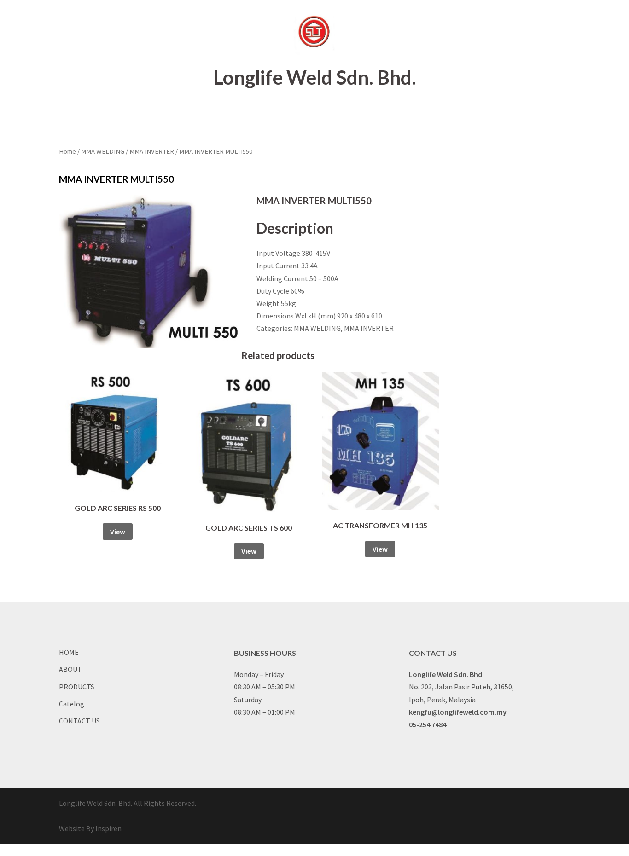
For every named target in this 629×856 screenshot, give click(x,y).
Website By (90, 828)
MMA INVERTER (151, 151)
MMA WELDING (102, 151)
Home (67, 151)
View (117, 531)
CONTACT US (394, 111)
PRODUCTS (303, 111)
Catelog (347, 111)
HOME (223, 111)
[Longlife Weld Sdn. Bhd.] (314, 34)
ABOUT (259, 111)
